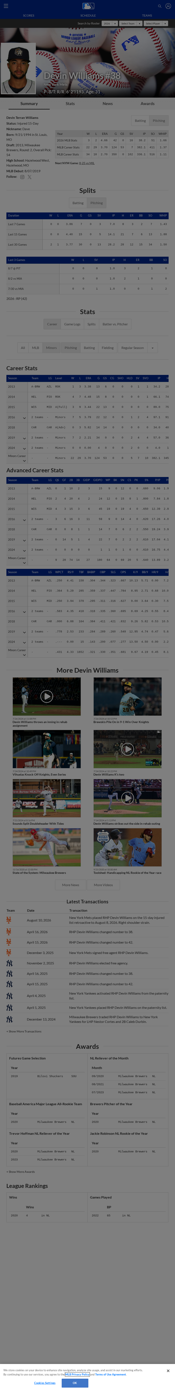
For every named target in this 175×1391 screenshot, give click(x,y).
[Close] (168, 1370)
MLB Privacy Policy (77, 1374)
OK (75, 1383)
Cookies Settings (44, 1383)
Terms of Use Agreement (110, 1374)
